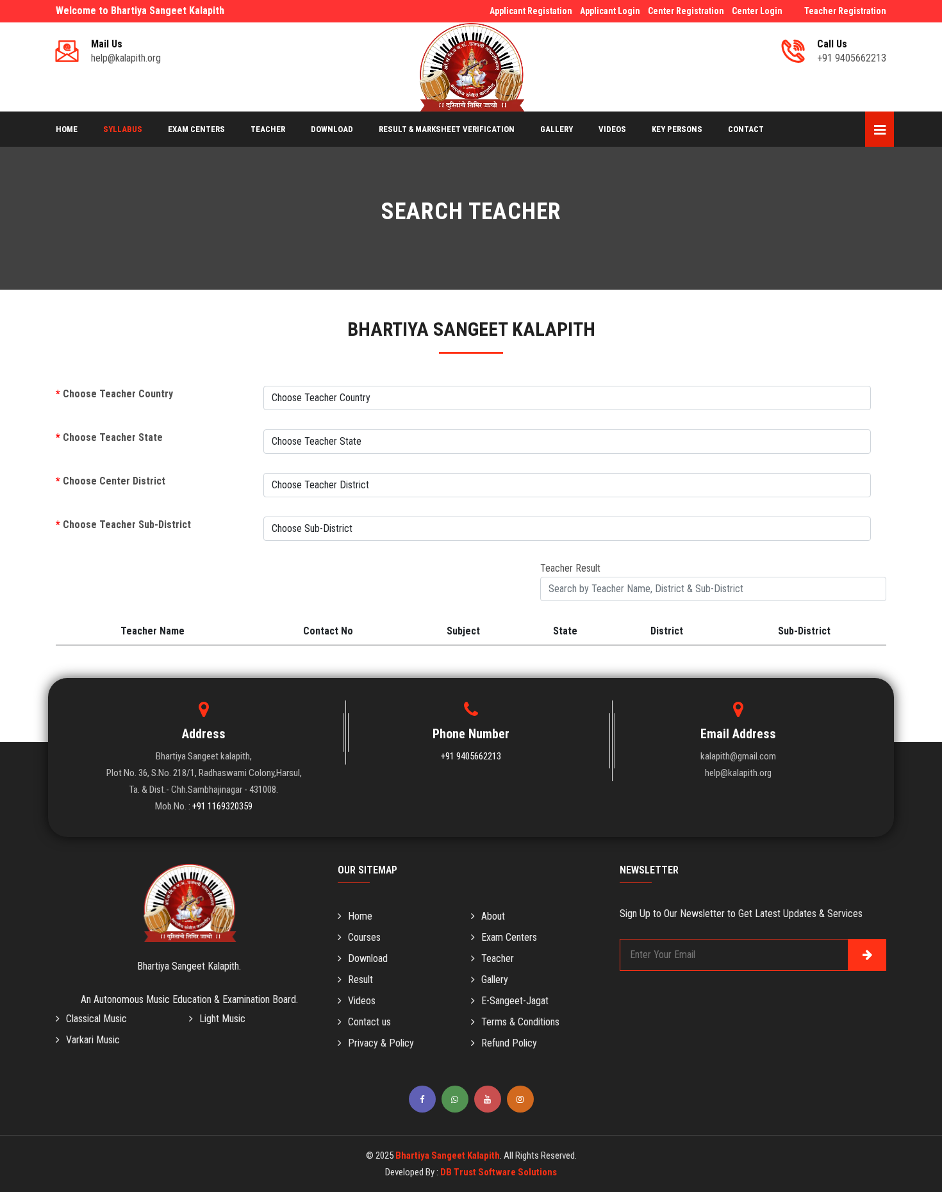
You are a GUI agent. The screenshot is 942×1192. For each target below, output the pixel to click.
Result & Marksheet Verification (447, 129)
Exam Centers (196, 129)
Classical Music (96, 1019)
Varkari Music (93, 1040)
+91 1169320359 (222, 806)
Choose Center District (110, 481)
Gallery (556, 129)
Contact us (369, 1022)
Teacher (268, 129)
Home (67, 129)
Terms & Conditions (520, 1022)
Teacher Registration (845, 11)
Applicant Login (610, 11)
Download (332, 129)
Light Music (222, 1019)
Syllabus (122, 129)
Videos (612, 129)
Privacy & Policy (381, 1043)
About (493, 916)
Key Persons (677, 129)
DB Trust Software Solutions (498, 1172)
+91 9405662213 (471, 756)
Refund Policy (509, 1043)
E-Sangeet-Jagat (515, 1001)
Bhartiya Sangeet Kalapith (447, 1155)
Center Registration (686, 11)
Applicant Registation (531, 11)
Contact (746, 129)
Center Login (757, 11)
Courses (364, 937)
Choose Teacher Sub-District (123, 524)
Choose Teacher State (109, 437)
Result (360, 979)
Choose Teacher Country (114, 394)
